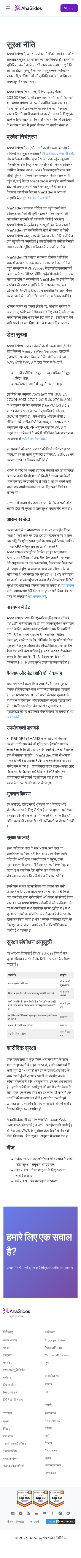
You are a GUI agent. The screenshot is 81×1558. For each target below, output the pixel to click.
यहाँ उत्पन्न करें (37, 596)
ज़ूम (47, 1362)
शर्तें (47, 1435)
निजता (48, 1443)
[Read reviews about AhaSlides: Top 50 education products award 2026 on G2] (40, 1499)
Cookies (51, 1450)
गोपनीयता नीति (41, 197)
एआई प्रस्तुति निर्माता (14, 1370)
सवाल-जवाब (10, 1340)
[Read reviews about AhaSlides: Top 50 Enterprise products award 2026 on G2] (56, 1499)
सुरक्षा (48, 1458)
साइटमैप (35, 1521)
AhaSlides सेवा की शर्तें (57, 153)
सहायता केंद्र (10, 1451)
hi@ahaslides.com (57, 1267)
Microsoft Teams (57, 1355)
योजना (48, 1384)
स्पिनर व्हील (9, 1385)
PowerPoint (53, 1347)
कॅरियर (48, 1428)
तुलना (6, 1421)
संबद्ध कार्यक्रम (11, 1458)
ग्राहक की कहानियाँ (13, 1466)
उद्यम (47, 1391)
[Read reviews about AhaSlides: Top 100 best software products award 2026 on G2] (24, 1499)
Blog (6, 1428)
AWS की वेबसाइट (33, 438)
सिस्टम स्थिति (15, 1521)
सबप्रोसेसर (51, 1472)
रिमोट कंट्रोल (10, 1392)
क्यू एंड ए (7, 1362)
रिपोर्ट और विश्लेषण (13, 1400)
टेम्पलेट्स (8, 1436)
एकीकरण (50, 1332)
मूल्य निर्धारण (52, 1376)
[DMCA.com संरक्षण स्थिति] (61, 1521)
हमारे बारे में (50, 1413)
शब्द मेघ (7, 1355)
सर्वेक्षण (7, 1377)
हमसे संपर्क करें (52, 1420)
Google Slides (55, 1340)
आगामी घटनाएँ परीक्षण (14, 1443)
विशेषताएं (8, 1332)
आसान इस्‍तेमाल (53, 1465)
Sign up (69, 8)
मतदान (7, 1347)
